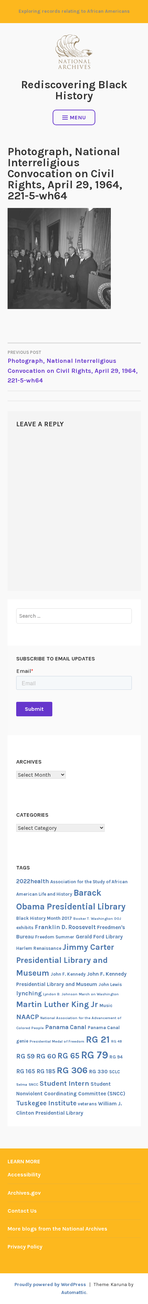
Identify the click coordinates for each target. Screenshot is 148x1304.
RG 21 (98, 1039)
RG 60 (46, 1056)
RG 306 (72, 1070)
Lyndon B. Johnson (60, 994)
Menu (78, 117)
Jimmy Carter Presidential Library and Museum (65, 960)
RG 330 (98, 1071)
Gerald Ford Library (99, 937)
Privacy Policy (25, 1246)
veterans (87, 1103)
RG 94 (116, 1056)
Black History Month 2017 (44, 918)
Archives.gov (24, 1192)
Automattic (73, 1292)
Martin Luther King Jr (57, 1004)
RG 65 (68, 1056)
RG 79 (94, 1055)
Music (106, 1005)
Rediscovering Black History (74, 90)
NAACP (27, 1017)
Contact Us (22, 1210)
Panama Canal (65, 1027)
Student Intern (64, 1083)
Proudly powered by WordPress (50, 1284)
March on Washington (99, 994)
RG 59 (25, 1056)
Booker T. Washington (93, 918)
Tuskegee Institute (46, 1103)
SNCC (33, 1084)
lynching (29, 993)
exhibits (24, 927)
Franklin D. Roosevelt (65, 927)
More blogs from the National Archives (57, 1228)
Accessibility (24, 1174)
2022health (32, 881)
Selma (21, 1084)
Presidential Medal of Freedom (57, 1041)
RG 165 (25, 1071)
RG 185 (45, 1071)
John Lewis (110, 984)
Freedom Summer (54, 936)
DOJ (117, 918)
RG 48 (116, 1041)
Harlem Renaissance (38, 948)
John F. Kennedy (68, 974)
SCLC (114, 1071)
